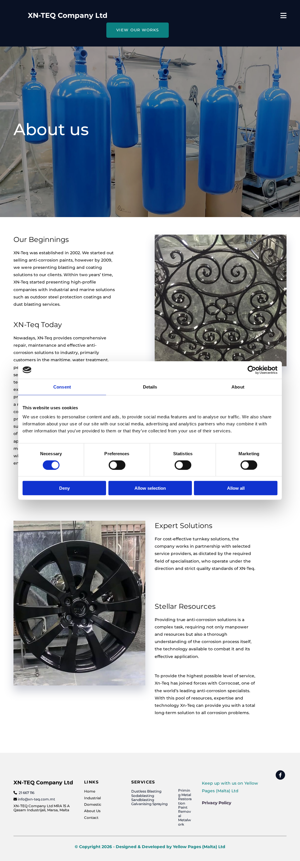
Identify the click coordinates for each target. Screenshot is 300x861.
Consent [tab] (62, 386)
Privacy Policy (216, 802)
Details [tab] (150, 386)
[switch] (117, 465)
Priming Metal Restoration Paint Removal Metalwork (185, 807)
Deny (64, 488)
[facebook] (280, 775)
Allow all (236, 488)
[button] (137, 30)
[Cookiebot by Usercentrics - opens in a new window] (251, 369)
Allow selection (150, 488)
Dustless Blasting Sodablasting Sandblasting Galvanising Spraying (149, 797)
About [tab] (237, 386)
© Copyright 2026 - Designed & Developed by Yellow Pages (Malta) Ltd (150, 846)
